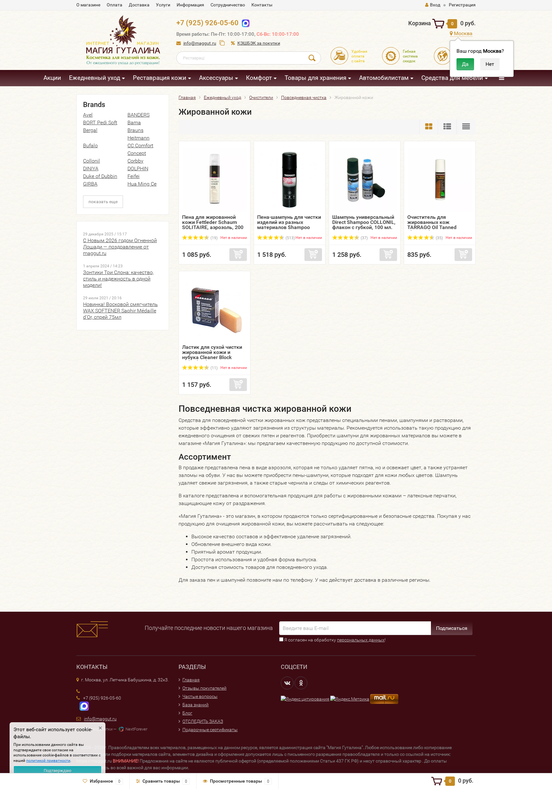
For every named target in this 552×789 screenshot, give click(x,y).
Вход (435, 4)
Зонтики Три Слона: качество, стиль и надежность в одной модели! (118, 278)
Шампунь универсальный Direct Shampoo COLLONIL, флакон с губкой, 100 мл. (363, 222)
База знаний (195, 704)
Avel (88, 115)
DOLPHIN (137, 168)
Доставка (139, 4)
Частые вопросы (200, 696)
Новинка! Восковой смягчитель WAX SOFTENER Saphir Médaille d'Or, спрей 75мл (120, 310)
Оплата (114, 4)
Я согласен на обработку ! (334, 639)
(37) (364, 238)
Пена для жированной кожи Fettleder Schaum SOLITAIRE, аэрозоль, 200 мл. (212, 224)
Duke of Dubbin (100, 176)
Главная (191, 679)
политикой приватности (48, 760)
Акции (52, 77)
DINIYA (90, 168)
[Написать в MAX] (82, 705)
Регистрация (462, 4)
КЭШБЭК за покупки (258, 43)
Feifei (133, 176)
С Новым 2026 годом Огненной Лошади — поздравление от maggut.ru (120, 246)
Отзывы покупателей (204, 688)
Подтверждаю (58, 770)
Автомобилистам (384, 77)
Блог (187, 713)
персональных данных (361, 639)
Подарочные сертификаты (210, 729)
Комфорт (259, 77)
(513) (290, 238)
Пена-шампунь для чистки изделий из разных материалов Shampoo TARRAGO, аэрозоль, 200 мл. (289, 227)
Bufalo (90, 145)
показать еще (103, 201)
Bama (134, 122)
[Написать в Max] (244, 23)
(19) (214, 238)
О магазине (88, 4)
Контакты (261, 4)
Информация (190, 4)
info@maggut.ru (199, 43)
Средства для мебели (452, 77)
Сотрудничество (228, 4)
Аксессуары (216, 77)
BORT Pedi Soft (100, 122)
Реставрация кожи (159, 77)
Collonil (91, 161)
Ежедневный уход (94, 77)
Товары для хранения (315, 77)
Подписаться (451, 628)
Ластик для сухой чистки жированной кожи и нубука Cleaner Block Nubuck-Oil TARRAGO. (212, 354)
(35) (439, 238)
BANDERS (138, 115)
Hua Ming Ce (142, 184)
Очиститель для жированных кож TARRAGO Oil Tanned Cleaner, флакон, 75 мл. (435, 224)
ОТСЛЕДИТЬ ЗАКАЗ (202, 721)
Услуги (163, 4)
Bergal (90, 130)
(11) (214, 368)
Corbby (135, 161)
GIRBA (90, 184)
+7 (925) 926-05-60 (207, 23)
